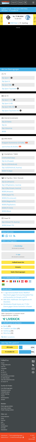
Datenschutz (4, 437)
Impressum (4, 435)
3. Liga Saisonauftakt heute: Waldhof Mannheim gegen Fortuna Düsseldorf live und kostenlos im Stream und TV (18, 295)
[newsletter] (33, 369)
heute (2, 363)
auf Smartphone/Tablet (7, 376)
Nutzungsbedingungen (16, 435)
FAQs (2, 418)
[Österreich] (22, 281)
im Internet (4, 374)
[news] (33, 362)
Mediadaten (4, 426)
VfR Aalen (10, 347)
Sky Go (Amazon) (8, 182)
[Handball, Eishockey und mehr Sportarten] (11, 319)
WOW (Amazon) (7, 191)
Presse (3, 424)
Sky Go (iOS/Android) (9, 164)
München (6, 333)
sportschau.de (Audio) (10, 147)
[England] (7, 281)
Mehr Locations (9, 337)
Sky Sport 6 (6, 81)
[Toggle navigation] (33, 2)
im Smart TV (4, 381)
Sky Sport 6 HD (7, 103)
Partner (3, 420)
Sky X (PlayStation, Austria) (11, 185)
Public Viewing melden (7, 410)
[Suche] (25, 2)
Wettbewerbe (5, 398)
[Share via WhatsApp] (6, 236)
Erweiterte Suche (6, 390)
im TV (2, 370)
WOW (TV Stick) (7, 208)
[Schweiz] (26, 281)
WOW (4, 131)
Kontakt (3, 428)
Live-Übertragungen (6, 388)
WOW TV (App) (7, 171)
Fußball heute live (18, 262)
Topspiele (3, 368)
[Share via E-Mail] (10, 236)
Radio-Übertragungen (18, 272)
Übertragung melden (7, 406)
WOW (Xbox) (6, 211)
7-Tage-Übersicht (6, 365)
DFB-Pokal (13, 23)
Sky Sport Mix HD (8, 107)
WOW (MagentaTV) (8, 201)
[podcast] (33, 373)
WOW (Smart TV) (8, 225)
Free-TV (14, 2)
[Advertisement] (18, 47)
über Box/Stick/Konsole (7, 380)
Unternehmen (5, 416)
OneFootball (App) (8, 158)
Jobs (2, 422)
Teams (3, 396)
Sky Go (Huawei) (8, 161)
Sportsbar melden (6, 408)
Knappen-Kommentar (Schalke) (13, 143)
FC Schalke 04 (9, 352)
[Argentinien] (30, 281)
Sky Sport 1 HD (7, 100)
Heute (20, 2)
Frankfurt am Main (10, 328)
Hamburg (6, 331)
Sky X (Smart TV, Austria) (10, 222)
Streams (18, 267)
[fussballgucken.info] (5, 2)
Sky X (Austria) (7, 128)
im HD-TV (3, 372)
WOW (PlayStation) (8, 205)
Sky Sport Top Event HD (10, 111)
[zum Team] (8, 17)
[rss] (33, 366)
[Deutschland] (3, 281)
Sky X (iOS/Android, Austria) (12, 168)
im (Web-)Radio (5, 378)
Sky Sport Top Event (9, 89)
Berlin (5, 326)
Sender (3, 399)
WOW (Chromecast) (9, 198)
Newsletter (4, 430)
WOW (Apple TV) (8, 195)
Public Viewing (5, 394)
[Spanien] (11, 281)
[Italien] (18, 281)
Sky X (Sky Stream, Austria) (11, 188)
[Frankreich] (14, 281)
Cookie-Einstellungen (16, 437)
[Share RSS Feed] (14, 236)
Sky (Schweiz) (6, 122)
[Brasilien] (3, 285)
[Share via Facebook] (3, 236)
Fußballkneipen (5, 392)
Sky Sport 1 (6, 78)
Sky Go (4, 125)
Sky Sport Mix (7, 85)
